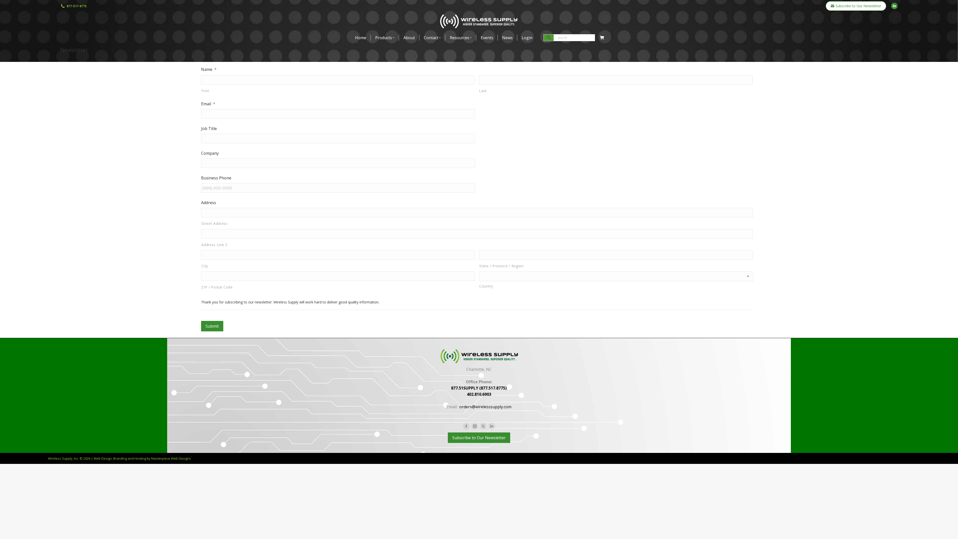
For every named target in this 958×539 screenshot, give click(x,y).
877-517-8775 (77, 6)
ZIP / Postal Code (217, 287)
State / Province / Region (501, 266)
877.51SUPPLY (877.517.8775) (479, 388)
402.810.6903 (479, 394)
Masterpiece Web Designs (171, 458)
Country (486, 286)
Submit (212, 326)
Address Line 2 (214, 244)
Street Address (214, 223)
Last (483, 90)
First (205, 90)
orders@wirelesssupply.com (485, 406)
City (204, 266)
